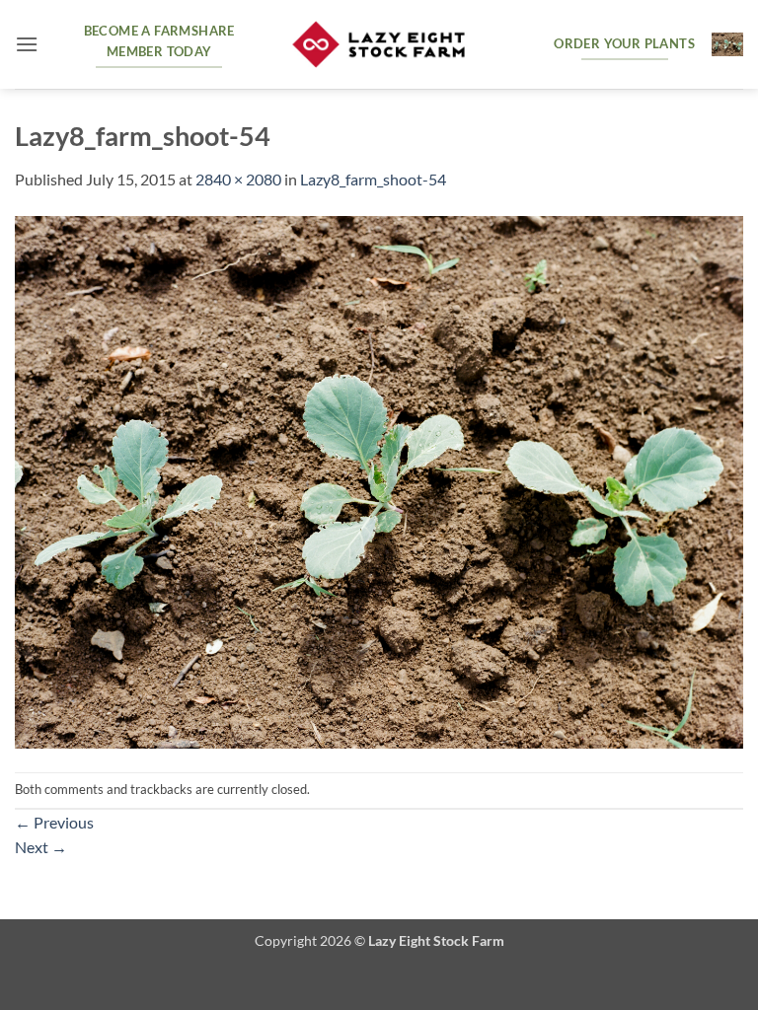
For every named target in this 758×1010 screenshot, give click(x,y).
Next (41, 846)
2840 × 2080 (238, 179)
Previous (54, 822)
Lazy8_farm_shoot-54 (373, 179)
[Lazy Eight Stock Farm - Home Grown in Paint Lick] (379, 45)
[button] (26, 44)
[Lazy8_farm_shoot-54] (379, 479)
